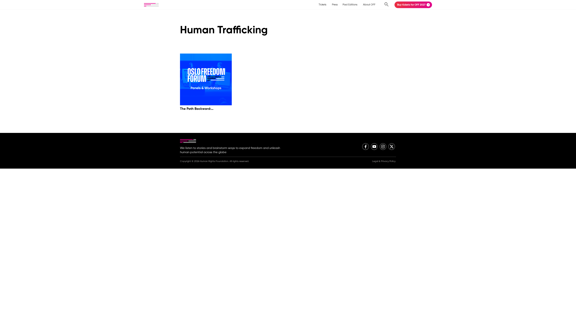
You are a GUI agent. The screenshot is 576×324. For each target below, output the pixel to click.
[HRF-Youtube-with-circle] (374, 146)
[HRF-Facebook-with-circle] (365, 146)
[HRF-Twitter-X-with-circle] (391, 146)
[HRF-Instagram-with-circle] (383, 146)
